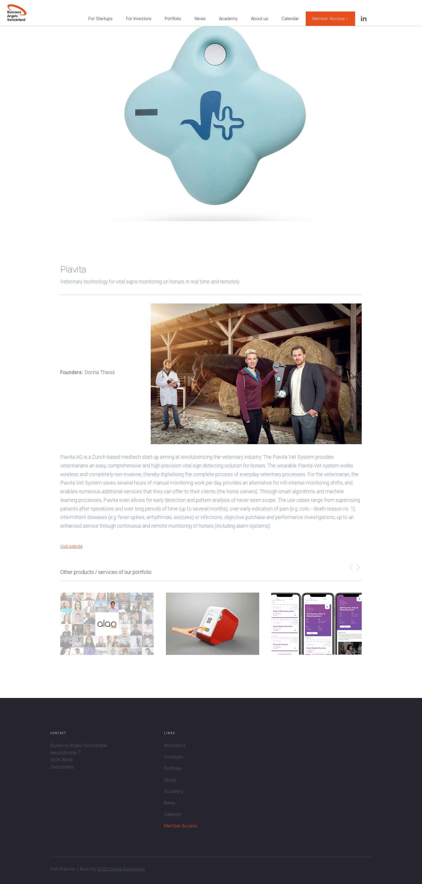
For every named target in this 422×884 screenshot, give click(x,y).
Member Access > (330, 18)
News (200, 18)
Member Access (180, 826)
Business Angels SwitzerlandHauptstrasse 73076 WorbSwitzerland (78, 756)
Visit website (71, 546)
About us (259, 18)
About (170, 780)
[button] (351, 568)
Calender (173, 814)
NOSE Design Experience (121, 869)
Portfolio (173, 18)
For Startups (100, 18)
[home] (16, 8)
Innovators (175, 745)
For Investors (138, 18)
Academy (228, 18)
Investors (173, 757)
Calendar (290, 18)
